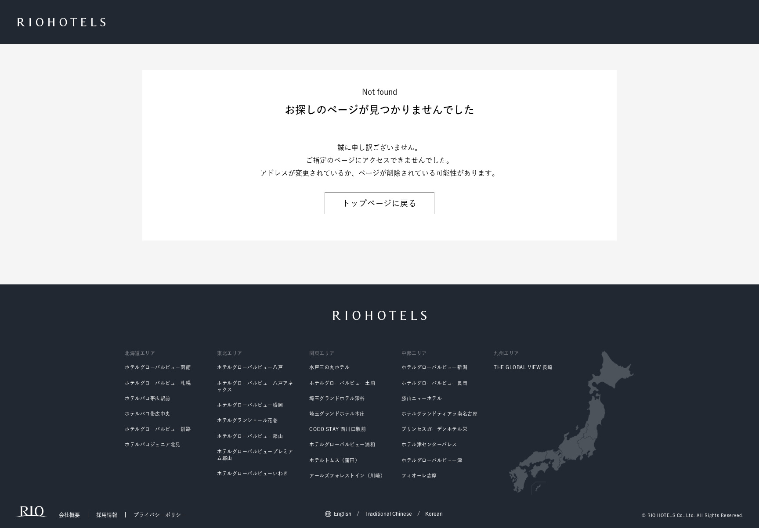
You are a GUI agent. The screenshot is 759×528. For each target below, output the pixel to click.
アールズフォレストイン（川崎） (347, 475)
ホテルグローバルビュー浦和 (342, 444)
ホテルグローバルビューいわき (252, 473)
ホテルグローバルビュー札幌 (158, 383)
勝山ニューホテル (421, 398)
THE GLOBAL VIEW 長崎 (523, 367)
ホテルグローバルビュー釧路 (158, 429)
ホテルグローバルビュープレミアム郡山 (255, 454)
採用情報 (106, 514)
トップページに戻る (379, 203)
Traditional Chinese (388, 513)
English (342, 513)
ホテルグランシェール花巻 (247, 420)
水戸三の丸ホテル (329, 367)
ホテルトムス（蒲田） (334, 460)
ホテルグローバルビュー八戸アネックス (255, 386)
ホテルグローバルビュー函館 (158, 367)
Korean (434, 513)
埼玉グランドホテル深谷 (337, 398)
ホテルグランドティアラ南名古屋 (439, 413)
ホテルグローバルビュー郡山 (250, 436)
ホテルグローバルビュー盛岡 (250, 404)
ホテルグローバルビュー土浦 (342, 383)
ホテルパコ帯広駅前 (147, 398)
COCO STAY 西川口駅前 (337, 429)
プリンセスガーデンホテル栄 (434, 429)
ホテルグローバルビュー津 (432, 460)
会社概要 (69, 514)
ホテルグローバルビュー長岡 (434, 383)
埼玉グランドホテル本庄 (337, 413)
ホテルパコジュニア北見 (153, 444)
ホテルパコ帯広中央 (147, 413)
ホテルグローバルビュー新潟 (434, 367)
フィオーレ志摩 (419, 475)
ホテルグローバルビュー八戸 (250, 367)
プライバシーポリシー (160, 514)
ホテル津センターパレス (429, 444)
